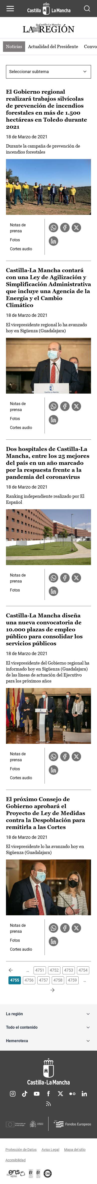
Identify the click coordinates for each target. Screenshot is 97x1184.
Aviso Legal (50, 1150)
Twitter (60, 1094)
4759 (72, 980)
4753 (68, 970)
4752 (54, 970)
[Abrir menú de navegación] (10, 8)
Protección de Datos (21, 1150)
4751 (39, 970)
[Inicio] (48, 1071)
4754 (83, 970)
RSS (48, 1104)
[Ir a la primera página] (15, 970)
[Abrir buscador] (87, 8)
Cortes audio (21, 249)
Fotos (15, 240)
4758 (57, 980)
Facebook (48, 1094)
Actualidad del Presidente (53, 46)
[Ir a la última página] (48, 990)
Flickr (72, 1094)
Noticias (14, 46)
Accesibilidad (15, 1160)
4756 (29, 980)
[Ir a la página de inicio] (48, 8)
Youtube (37, 1094)
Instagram (13, 1094)
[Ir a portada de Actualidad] (48, 28)
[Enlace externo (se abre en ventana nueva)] (38, 1173)
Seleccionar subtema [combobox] (29, 71)
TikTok (25, 1094)
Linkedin (84, 1094)
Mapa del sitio (75, 1150)
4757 (43, 980)
